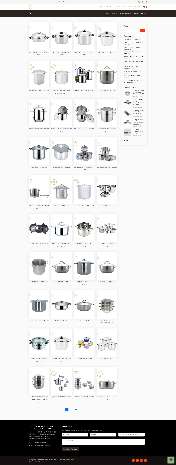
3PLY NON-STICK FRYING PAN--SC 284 (138, 131)
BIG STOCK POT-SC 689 (38, 282)
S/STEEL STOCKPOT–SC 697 (62, 397)
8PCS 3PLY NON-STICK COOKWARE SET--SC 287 (138, 102)
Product (115, 13)
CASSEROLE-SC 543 (61, 282)
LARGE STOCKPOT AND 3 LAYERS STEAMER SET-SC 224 (39, 399)
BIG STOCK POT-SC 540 (107, 90)
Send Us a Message (70, 449)
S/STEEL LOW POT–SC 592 (84, 397)
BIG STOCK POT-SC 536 (38, 167)
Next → (76, 409)
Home (100, 7)
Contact (137, 7)
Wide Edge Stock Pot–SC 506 (107, 52)
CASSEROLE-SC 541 (107, 282)
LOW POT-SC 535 (84, 320)
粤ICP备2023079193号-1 (35, 462)
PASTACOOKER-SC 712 (107, 205)
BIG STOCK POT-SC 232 (107, 358)
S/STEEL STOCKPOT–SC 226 (84, 205)
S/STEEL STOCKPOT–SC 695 (107, 167)
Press (130, 7)
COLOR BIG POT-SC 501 (84, 358)
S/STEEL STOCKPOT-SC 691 (84, 129)
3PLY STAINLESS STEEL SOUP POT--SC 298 (138, 92)
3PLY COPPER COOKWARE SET (133, 76)
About (117, 7)
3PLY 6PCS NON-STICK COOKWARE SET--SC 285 (138, 121)
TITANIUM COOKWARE (131, 39)
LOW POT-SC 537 (61, 320)
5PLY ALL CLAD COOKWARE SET (134, 71)
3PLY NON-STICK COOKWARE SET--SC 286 (138, 111)
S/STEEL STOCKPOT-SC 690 (39, 129)
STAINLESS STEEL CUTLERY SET (134, 57)
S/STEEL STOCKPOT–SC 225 (39, 90)
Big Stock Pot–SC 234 (61, 205)
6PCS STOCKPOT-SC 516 (84, 90)
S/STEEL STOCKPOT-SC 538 (39, 320)
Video (123, 7)
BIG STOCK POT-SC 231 (61, 167)
